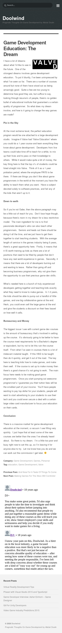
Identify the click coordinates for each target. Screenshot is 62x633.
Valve (40, 464)
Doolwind (13, 17)
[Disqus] (31, 527)
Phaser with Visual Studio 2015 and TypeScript (25, 591)
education (12, 464)
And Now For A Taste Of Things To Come (29, 471)
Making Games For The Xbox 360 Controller (29, 475)
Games (37, 460)
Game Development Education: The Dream (24, 48)
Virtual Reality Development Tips (18, 586)
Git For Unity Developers (14, 605)
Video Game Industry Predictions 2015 (21, 610)
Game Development (23, 460)
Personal (45, 460)
